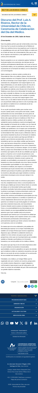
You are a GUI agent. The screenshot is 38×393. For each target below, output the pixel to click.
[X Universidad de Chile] (21, 323)
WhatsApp (35, 286)
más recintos (19, 374)
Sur (29, 372)
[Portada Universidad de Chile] (11, 3)
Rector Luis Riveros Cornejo (14, 10)
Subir (3, 282)
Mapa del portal (16, 379)
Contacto (24, 379)
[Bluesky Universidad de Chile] (16, 323)
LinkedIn (32, 286)
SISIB (9, 384)
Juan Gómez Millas (21, 372)
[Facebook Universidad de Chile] (31, 323)
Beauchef (24, 369)
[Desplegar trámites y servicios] (35, 295)
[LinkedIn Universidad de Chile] (35, 323)
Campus (10, 369)
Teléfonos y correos (24, 377)
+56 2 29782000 (12, 377)
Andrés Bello (16, 369)
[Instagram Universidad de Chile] (7, 323)
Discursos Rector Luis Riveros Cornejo (14, 15)
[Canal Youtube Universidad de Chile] (12, 323)
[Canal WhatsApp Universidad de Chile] (2, 323)
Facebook (29, 286)
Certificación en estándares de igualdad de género (20, 357)
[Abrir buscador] (32, 3)
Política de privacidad (19, 386)
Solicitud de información (19, 336)
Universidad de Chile (18, 384)
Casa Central (24, 366)
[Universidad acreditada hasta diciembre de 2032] (22, 348)
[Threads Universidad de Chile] (26, 323)
